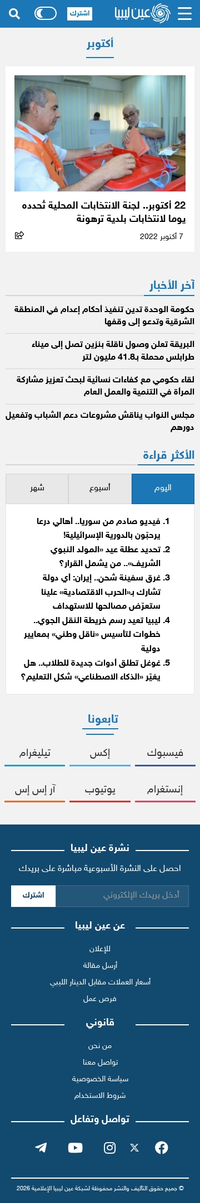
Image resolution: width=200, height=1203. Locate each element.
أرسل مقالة (100, 966)
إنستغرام (165, 790)
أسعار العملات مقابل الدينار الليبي (100, 982)
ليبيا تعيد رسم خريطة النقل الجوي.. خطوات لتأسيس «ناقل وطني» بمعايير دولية (92, 635)
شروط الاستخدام (100, 1096)
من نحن (100, 1046)
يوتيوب (100, 790)
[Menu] (185, 14)
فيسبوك (165, 753)
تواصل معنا (100, 1062)
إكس (100, 753)
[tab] (163, 489)
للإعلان (100, 949)
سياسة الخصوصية (100, 1079)
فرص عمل (100, 999)
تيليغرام (35, 753)
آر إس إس (35, 790)
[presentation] (163, 489)
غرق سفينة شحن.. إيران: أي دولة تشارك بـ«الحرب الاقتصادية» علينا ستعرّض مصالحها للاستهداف (101, 592)
